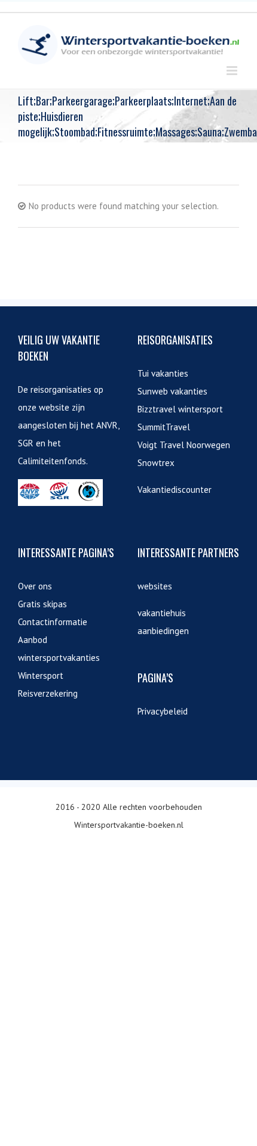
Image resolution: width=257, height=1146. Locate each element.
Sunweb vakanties (172, 391)
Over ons (35, 586)
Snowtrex (156, 462)
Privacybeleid (162, 711)
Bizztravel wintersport (180, 409)
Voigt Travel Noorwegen (183, 445)
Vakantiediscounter (174, 489)
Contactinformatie (52, 622)
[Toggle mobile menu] (233, 70)
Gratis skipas (42, 604)
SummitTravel (163, 427)
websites (154, 586)
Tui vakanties (162, 373)
